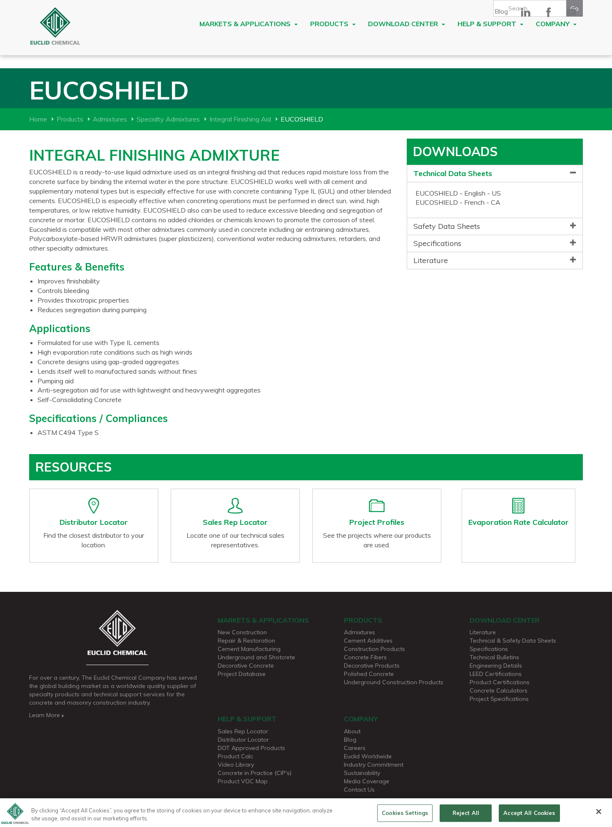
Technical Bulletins (494, 657)
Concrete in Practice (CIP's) (254, 773)
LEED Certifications (496, 674)
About (352, 731)
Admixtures (110, 119)
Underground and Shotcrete (256, 657)
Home (38, 119)
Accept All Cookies (529, 813)
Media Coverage (366, 781)
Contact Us (359, 789)
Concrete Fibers (365, 657)
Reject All (466, 813)
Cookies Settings (405, 813)
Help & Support (488, 24)
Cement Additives (368, 640)
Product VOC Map (243, 781)
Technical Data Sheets (452, 173)
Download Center (404, 24)
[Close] (599, 811)
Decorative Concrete (246, 665)
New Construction (242, 632)
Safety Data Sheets (446, 226)
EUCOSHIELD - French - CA (457, 202)
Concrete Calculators (498, 690)
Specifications (437, 243)
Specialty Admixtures (168, 119)
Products (330, 24)
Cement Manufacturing (249, 649)
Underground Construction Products (393, 682)
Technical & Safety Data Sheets (513, 640)
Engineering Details (496, 665)
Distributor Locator (243, 739)
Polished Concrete (369, 674)
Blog (501, 11)
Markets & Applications (245, 24)
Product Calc (235, 756)
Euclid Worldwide (368, 756)
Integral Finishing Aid (240, 119)
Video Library (236, 764)
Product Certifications (500, 682)
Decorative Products (372, 665)
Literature (430, 260)
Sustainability (362, 773)
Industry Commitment (373, 764)
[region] (306, 812)
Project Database (242, 674)
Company (553, 24)
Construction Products (374, 649)
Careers (355, 748)
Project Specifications (499, 699)
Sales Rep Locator (243, 731)
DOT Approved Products (251, 748)
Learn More (44, 715)
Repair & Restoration (246, 640)
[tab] (494, 173)
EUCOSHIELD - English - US (458, 193)
